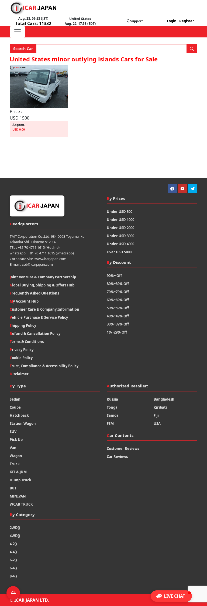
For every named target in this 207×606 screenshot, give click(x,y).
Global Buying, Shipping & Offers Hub (42, 285)
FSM (110, 423)
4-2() (13, 543)
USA (157, 423)
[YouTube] (182, 188)
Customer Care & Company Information (44, 309)
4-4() (13, 551)
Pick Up (16, 439)
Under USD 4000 (120, 243)
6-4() (13, 568)
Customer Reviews (123, 448)
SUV (13, 431)
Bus (13, 488)
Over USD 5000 (119, 252)
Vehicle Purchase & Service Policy (39, 317)
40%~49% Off (118, 316)
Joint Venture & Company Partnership (43, 277)
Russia (112, 399)
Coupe (15, 407)
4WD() (15, 535)
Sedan (15, 399)
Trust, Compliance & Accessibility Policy (44, 365)
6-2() (13, 560)
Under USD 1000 (120, 219)
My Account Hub (24, 301)
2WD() (15, 527)
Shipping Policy (23, 325)
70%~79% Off (118, 291)
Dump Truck (20, 480)
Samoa (113, 415)
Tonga (112, 407)
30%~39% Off (118, 324)
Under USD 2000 (120, 227)
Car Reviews (117, 456)
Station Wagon (23, 423)
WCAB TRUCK (21, 504)
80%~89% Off (118, 283)
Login (172, 21)
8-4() (13, 576)
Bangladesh (164, 399)
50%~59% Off (118, 308)
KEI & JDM (18, 472)
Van (13, 447)
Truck (15, 463)
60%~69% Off (118, 299)
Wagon (16, 455)
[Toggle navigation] (17, 31)
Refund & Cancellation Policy (35, 333)
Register (186, 21)
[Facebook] (172, 188)
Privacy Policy (21, 349)
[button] (171, 596)
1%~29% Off (117, 332)
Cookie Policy (21, 357)
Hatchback (19, 415)
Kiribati (160, 407)
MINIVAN (18, 496)
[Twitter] (192, 188)
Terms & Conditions (27, 341)
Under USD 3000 (120, 235)
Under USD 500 (119, 211)
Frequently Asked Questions (34, 293)
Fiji (156, 415)
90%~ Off (114, 275)
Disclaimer (19, 374)
